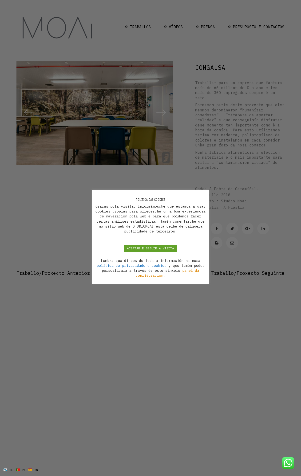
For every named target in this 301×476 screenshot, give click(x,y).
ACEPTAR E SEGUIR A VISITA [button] (150, 248)
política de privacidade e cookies (131, 266)
